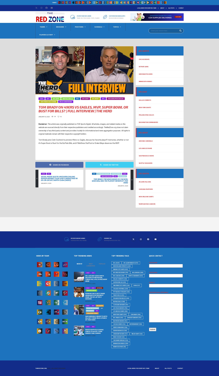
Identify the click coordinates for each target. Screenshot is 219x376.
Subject (152, 282)
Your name (153, 262)
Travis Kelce (118, 295)
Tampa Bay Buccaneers (147, 204)
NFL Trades (118, 317)
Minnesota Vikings (145, 81)
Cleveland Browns (120, 304)
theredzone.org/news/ (79, 240)
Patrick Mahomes (120, 327)
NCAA (137, 285)
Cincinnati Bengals (120, 340)
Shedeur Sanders (134, 317)
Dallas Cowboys (145, 100)
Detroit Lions (143, 66)
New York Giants (145, 107)
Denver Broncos (120, 330)
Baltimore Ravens (120, 321)
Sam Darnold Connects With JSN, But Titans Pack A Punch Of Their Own (96, 318)
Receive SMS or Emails (116, 18)
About (162, 8)
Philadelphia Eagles (146, 115)
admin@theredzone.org (112, 240)
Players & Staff (46, 35)
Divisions (60, 27)
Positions (79, 27)
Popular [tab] (102, 264)
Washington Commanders (148, 122)
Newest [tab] (79, 264)
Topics (116, 27)
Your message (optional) (158, 292)
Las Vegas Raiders (120, 308)
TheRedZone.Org (41, 368)
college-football (120, 288)
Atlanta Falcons (145, 182)
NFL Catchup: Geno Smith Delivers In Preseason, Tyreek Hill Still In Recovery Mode (96, 278)
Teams (42, 27)
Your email (153, 272)
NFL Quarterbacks (131, 263)
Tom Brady (136, 314)
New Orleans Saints (146, 196)
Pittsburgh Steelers (121, 292)
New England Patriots (122, 266)
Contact (181, 8)
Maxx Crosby (119, 337)
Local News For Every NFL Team (146, 8)
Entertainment (135, 324)
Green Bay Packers (145, 74)
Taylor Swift (137, 334)
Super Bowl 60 (119, 282)
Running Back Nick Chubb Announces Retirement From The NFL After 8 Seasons (95, 296)
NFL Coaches (118, 275)
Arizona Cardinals (146, 141)
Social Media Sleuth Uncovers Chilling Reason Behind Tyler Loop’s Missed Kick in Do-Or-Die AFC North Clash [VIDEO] (59, 178)
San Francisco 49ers (146, 156)
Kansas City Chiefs (120, 269)
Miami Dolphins (119, 346)
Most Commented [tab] (90, 265)
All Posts (171, 8)
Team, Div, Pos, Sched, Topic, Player (88, 18)
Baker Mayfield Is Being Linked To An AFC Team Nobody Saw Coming (94, 331)
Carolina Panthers (146, 189)
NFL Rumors (137, 272)
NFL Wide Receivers (120, 272)
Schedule (98, 27)
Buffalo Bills (119, 301)
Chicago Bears (144, 59)
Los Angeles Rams (145, 148)
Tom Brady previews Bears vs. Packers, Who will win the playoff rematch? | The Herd (110, 181)
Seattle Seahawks (145, 163)
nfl (41, 153)
